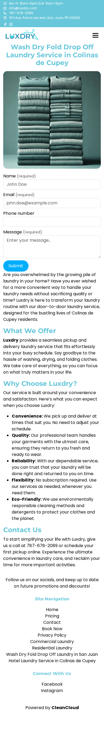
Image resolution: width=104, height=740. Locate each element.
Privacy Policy (52, 635)
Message (22, 232)
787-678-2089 (21, 13)
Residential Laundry (52, 648)
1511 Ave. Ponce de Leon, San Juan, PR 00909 (44, 17)
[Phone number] (5, 13)
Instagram (52, 691)
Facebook (52, 684)
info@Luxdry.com (23, 8)
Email (19, 195)
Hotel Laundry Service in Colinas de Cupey (52, 661)
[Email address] (5, 8)
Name (19, 176)
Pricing (52, 616)
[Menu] (95, 35)
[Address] (5, 18)
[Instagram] (11, 24)
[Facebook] (5, 24)
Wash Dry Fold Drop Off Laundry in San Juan (52, 654)
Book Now (52, 629)
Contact (52, 622)
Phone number (18, 213)
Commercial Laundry (52, 641)
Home (52, 609)
